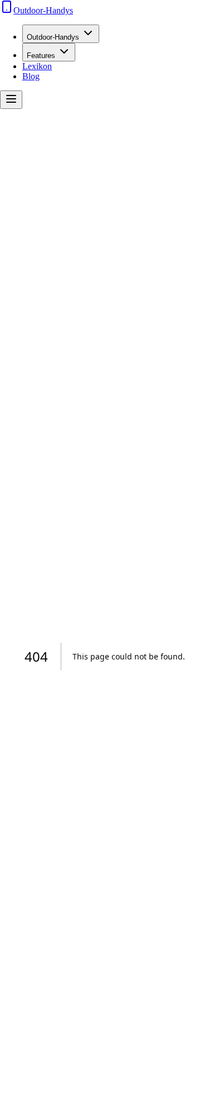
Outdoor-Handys (53, 37)
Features (41, 55)
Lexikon (37, 66)
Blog (31, 76)
